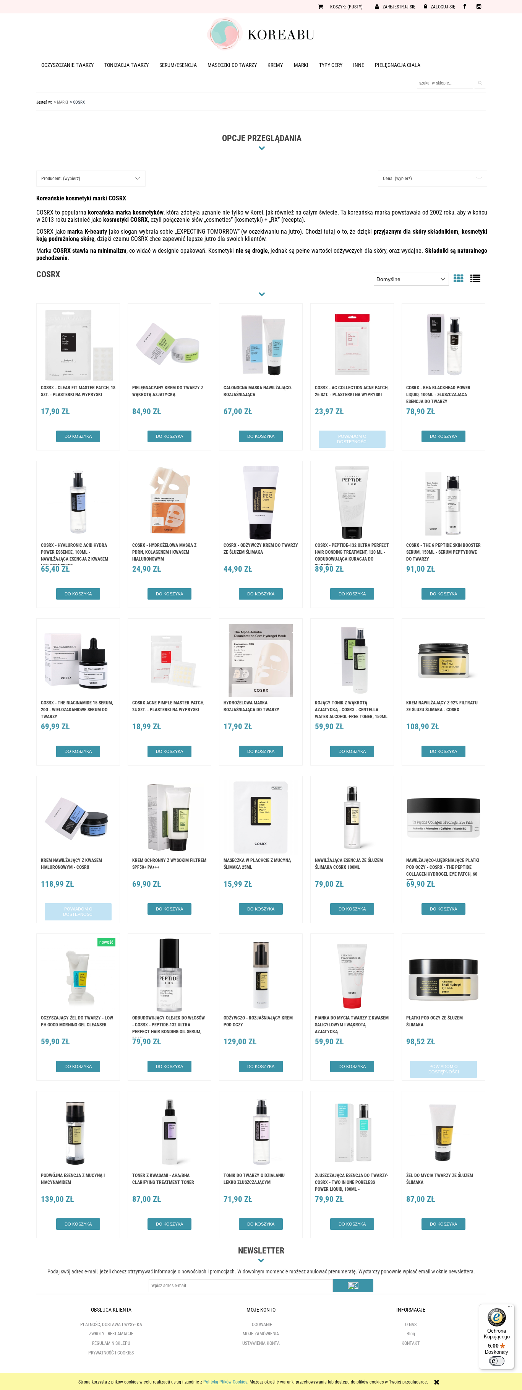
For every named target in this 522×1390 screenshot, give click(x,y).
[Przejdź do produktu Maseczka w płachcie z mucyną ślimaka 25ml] (261, 818)
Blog (411, 1333)
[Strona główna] (261, 33)
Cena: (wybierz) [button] (397, 178)
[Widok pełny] (475, 279)
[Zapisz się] (353, 1285)
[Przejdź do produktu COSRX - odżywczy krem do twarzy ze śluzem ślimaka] (261, 503)
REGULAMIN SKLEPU (111, 1343)
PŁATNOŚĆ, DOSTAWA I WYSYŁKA (111, 1324)
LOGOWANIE (261, 1324)
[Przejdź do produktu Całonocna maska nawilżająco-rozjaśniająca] (261, 346)
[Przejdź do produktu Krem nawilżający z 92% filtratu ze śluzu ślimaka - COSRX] (443, 661)
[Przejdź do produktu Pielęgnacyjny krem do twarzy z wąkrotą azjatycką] (169, 346)
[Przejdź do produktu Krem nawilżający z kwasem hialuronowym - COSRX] (78, 818)
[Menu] (509, 1308)
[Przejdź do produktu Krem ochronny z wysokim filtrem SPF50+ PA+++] (169, 818)
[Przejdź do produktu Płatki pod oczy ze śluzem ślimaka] (443, 976)
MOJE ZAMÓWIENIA (261, 1333)
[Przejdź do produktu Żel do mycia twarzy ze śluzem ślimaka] (443, 1134)
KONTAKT (411, 1343)
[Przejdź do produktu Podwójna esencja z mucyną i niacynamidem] (78, 1134)
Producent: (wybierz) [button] (60, 178)
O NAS (411, 1324)
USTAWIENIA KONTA (261, 1343)
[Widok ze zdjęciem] (459, 279)
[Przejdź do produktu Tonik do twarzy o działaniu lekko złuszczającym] (261, 1134)
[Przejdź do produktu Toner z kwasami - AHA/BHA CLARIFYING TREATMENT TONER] (169, 1134)
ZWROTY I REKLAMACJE (111, 1333)
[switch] (496, 1361)
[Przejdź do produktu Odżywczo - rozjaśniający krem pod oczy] (261, 976)
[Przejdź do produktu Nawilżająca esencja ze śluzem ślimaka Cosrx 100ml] (352, 818)
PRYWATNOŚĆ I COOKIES (111, 1353)
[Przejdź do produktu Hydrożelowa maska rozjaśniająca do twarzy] (261, 661)
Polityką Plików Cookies (225, 1382)
